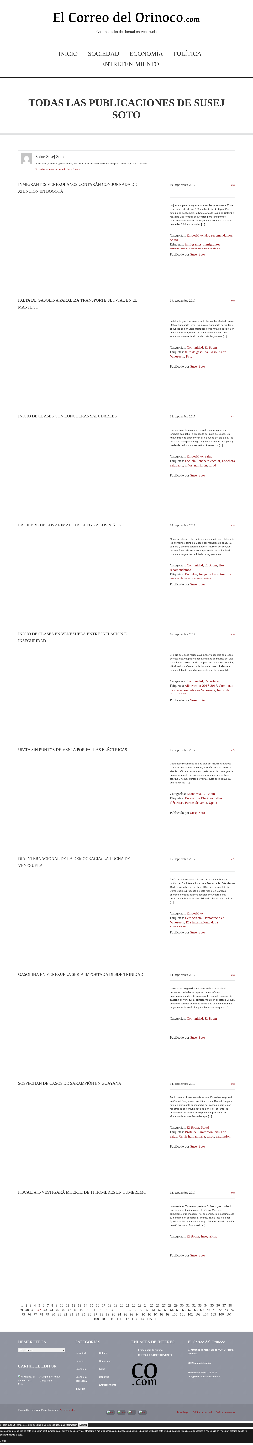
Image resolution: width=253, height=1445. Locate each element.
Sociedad (103, 53)
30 (182, 1305)
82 (65, 1314)
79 (47, 1314)
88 (101, 1314)
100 (174, 1314)
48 (75, 1310)
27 (164, 1305)
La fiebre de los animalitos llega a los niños (69, 525)
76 (29, 1314)
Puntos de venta (196, 803)
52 (99, 1310)
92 (125, 1314)
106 (221, 1314)
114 (141, 1319)
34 (206, 1305)
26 (158, 1305)
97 (155, 1314)
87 (95, 1314)
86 (89, 1314)
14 (85, 1305)
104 (205, 1314)
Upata (213, 803)
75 (23, 1314)
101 (182, 1314)
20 (121, 1305)
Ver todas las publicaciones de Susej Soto (58, 169)
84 (77, 1314)
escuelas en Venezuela (199, 690)
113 (134, 1319)
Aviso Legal (182, 1412)
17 (103, 1305)
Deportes (104, 1376)
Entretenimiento (130, 64)
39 (21, 1310)
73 (226, 1310)
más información (69, 1425)
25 (152, 1305)
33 (200, 1305)
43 (45, 1310)
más (233, 185)
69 (202, 1310)
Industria (80, 1388)
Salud (174, 240)
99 (168, 1314)
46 (63, 1310)
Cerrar (3, 1440)
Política (187, 53)
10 (61, 1305)
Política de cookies (225, 1412)
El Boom (211, 347)
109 (104, 1319)
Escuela (190, 461)
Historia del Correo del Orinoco (155, 1354)
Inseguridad (209, 1236)
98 (162, 1314)
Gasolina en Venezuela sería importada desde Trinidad (80, 974)
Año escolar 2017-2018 (201, 685)
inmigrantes (193, 244)
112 (126, 1319)
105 (213, 1314)
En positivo (195, 235)
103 (198, 1314)
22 (133, 1305)
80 (53, 1314)
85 (83, 1314)
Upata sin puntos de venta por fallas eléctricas (72, 749)
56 (123, 1310)
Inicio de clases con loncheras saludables (67, 416)
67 (190, 1310)
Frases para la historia (150, 1349)
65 (178, 1310)
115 (149, 1319)
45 (57, 1310)
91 (119, 1314)
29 (176, 1305)
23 (139, 1305)
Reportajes (212, 681)
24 (145, 1305)
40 (27, 1310)
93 (131, 1314)
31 (188, 1305)
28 (170, 1305)
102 (190, 1314)
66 (184, 1310)
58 (135, 1310)
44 (51, 1310)
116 (156, 1319)
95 (143, 1314)
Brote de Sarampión (199, 1132)
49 (81, 1310)
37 (224, 1305)
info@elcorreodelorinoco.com (204, 1376)
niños (188, 465)
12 (73, 1305)
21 (127, 1305)
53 (105, 1310)
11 (67, 1305)
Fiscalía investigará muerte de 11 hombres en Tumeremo (82, 1192)
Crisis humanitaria (192, 1136)
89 (107, 1314)
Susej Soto (197, 254)
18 (109, 1305)
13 (79, 1305)
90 (113, 1314)
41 (33, 1310)
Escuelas (191, 574)
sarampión (223, 1136)
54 (111, 1310)
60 (147, 1310)
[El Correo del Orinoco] (126, 18)
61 (153, 1310)
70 (208, 1310)
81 (59, 1314)
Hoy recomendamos (218, 235)
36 (218, 1305)
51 (93, 1310)
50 (87, 1310)
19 (115, 1305)
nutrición (200, 465)
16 (97, 1305)
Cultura (103, 1353)
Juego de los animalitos (215, 574)
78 (41, 1314)
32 (194, 1305)
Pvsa (189, 356)
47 (69, 1310)
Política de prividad (202, 1412)
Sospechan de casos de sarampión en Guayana (69, 1083)
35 (212, 1305)
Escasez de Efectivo (199, 798)
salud (212, 465)
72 (220, 1310)
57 (129, 1310)
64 (171, 1310)
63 (165, 1310)
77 (35, 1314)
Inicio (68, 53)
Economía (146, 53)
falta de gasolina (196, 352)
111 (119, 1319)
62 (159, 1310)
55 (117, 1310)
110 (111, 1319)
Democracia (193, 918)
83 (71, 1314)
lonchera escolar (208, 461)
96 (149, 1314)
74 (232, 1310)
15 (91, 1305)
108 (96, 1319)
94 (137, 1314)
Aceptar (83, 1425)
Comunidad (195, 347)
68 (196, 1310)
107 (228, 1314)
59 (141, 1310)
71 (214, 1310)
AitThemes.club (67, 1410)
